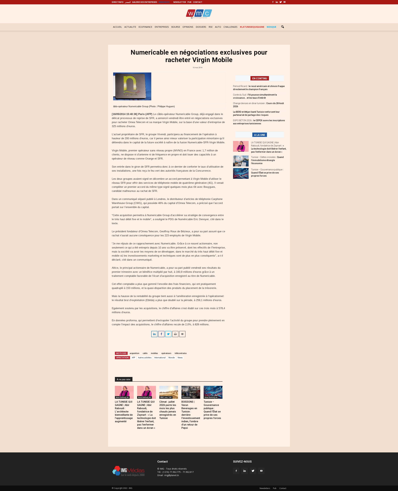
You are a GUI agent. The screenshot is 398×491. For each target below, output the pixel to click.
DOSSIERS (201, 26)
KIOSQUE (271, 26)
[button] (282, 27)
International (160, 357)
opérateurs (166, 353)
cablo (145, 353)
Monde (172, 357)
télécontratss (181, 353)
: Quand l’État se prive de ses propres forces (267, 172)
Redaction (186, 397)
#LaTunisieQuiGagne (252, 26)
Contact (282, 488)
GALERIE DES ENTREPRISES (144, 2)
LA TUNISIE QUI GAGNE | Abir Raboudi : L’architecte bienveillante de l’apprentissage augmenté (124, 411)
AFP (133, 357)
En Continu (259, 78)
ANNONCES (164, 2)
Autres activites (144, 357)
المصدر (128, 2)
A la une (259, 134)
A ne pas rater (124, 379)
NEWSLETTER (179, 2)
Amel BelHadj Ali (122, 397)
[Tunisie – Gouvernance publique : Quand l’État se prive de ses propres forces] (213, 392)
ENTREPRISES (162, 26)
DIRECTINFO (117, 2)
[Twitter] (280, 2)
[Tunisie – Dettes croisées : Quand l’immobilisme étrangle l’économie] (241, 161)
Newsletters (265, 488)
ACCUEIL (117, 26)
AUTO (218, 26)
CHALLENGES (230, 26)
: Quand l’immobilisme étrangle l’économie (267, 160)
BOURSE (175, 26)
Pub (274, 488)
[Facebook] (273, 2)
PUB (189, 2)
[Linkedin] (276, 2)
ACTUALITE (130, 26)
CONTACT (197, 2)
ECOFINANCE (145, 26)
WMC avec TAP (166, 397)
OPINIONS (188, 26)
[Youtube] (284, 2)
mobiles (154, 353)
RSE (211, 26)
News (180, 357)
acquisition (134, 353)
